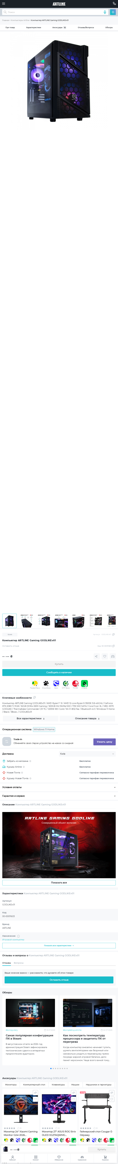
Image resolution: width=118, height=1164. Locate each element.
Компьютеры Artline (20, 20)
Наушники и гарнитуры (98, 1084)
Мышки (75, 1084)
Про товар (10, 27)
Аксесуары (59, 27)
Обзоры (109, 27)
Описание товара (85, 718)
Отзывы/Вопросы (86, 27)
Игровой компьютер (13, 939)
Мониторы (11, 1084)
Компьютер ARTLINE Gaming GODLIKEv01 (49, 20)
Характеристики (33, 27)
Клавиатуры (58, 1084)
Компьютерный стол (34, 1084)
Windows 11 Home (44, 729)
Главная (5, 20)
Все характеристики (29, 718)
